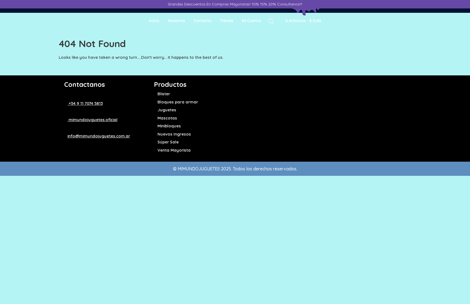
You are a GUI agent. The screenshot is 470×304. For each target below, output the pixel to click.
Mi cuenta (251, 20)
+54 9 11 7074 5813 (85, 103)
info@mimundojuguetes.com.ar (98, 136)
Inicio (154, 20)
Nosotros (176, 20)
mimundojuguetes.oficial (92, 119)
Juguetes (166, 109)
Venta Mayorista (174, 150)
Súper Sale (168, 142)
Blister (163, 93)
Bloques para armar (177, 102)
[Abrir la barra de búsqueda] (271, 21)
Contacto (202, 20)
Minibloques (169, 125)
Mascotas (167, 118)
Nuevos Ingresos (174, 134)
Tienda (226, 20)
